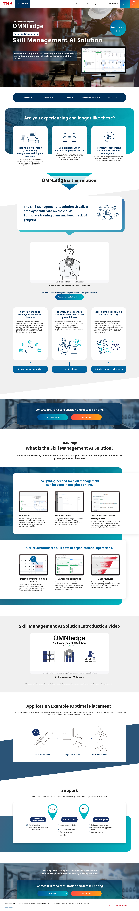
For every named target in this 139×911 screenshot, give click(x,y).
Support (96, 4)
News (102, 4)
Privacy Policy (8, 907)
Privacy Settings (121, 905)
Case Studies (88, 4)
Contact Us (86, 417)
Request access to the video (68, 297)
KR (113, 4)
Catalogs (52, 893)
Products (79, 4)
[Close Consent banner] (136, 901)
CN (115, 4)
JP (109, 4)
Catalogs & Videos (52, 417)
